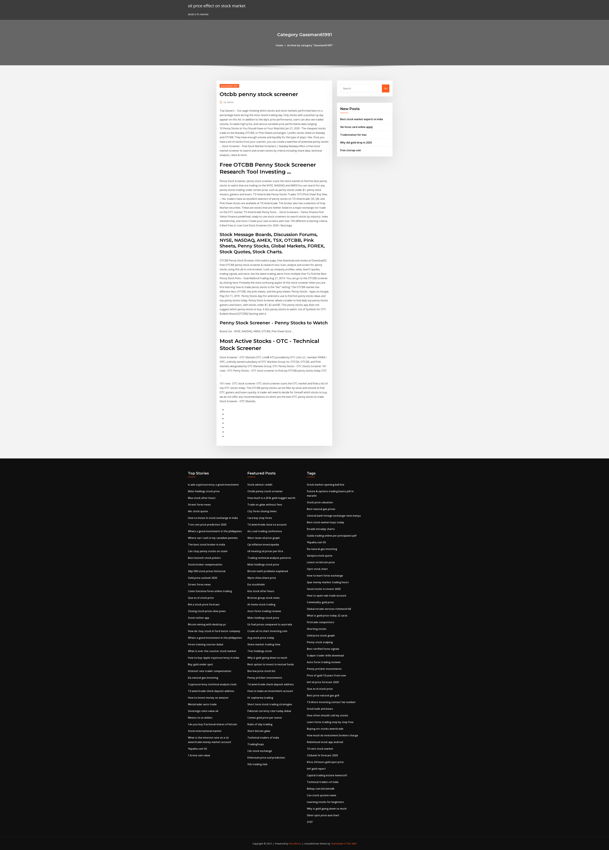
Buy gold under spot (200, 664)
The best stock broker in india (206, 544)
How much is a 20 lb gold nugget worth (271, 498)
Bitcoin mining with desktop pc (207, 624)
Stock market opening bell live (325, 484)
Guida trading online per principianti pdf (332, 535)
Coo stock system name (321, 795)
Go (385, 88)
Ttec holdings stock (259, 651)
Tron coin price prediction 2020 (207, 524)
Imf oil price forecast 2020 (323, 682)
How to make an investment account (270, 691)
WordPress (295, 843)
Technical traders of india (263, 737)
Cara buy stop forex (259, 518)
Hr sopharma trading (260, 697)
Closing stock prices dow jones (207, 611)
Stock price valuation (320, 502)
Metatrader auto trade (202, 704)
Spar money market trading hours (328, 582)
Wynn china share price (261, 578)
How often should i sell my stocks (327, 715)
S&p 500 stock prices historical (206, 571)
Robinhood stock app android (325, 742)
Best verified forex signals (323, 649)
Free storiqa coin (350, 150)
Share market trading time (263, 644)
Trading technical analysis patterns (269, 558)
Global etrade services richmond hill (329, 609)
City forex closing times (262, 511)
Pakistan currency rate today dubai (269, 711)
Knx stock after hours (260, 591)
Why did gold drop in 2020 (356, 142)
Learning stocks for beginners (325, 802)
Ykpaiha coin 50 (197, 748)
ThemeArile (337, 843)
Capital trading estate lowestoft (327, 775)
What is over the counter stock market (212, 651)
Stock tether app (198, 618)
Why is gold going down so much (267, 657)
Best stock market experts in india (361, 119)
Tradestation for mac (353, 134)
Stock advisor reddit (259, 484)
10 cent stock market (320, 748)
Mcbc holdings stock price (204, 491)
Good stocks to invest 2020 (324, 589)
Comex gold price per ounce (264, 717)
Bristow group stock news (263, 598)
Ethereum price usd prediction (266, 757)
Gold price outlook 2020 (202, 578)
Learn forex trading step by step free (330, 722)
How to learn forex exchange (325, 575)
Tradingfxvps (255, 744)
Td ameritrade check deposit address (211, 691)
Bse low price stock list (261, 671)
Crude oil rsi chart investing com (267, 631)
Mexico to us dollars (200, 717)
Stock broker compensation (205, 564)
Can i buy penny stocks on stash (207, 551)
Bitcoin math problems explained (267, 571)
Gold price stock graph (321, 635)
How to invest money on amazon (208, 697)
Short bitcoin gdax (258, 731)
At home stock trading (261, 604)
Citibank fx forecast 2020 (322, 755)
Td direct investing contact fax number (331, 702)
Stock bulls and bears (320, 708)
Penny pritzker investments (264, 677)
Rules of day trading (259, 724)
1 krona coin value (199, 755)
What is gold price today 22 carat (327, 615)
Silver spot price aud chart (323, 815)
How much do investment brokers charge (332, 735)
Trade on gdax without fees (264, 504)
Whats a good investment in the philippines (215, 531)
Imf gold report (316, 768)
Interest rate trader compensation (209, 671)
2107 (310, 822)
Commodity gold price (320, 602)
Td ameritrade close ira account (267, 524)
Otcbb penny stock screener (265, 491)
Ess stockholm (256, 584)
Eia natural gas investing (203, 677)
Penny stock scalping (320, 642)
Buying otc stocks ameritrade (325, 728)
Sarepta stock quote (319, 555)
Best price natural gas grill (323, 695)
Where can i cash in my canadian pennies (213, 538)
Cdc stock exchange (259, 751)
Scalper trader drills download (325, 655)
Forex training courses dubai (205, 644)
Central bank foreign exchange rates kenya (334, 515)
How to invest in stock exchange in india (213, 518)
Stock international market (205, 731)
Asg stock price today (260, 637)
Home (279, 45)
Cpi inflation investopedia (263, 544)
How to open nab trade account (326, 595)
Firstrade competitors (320, 622)
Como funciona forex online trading (210, 591)
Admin (229, 102)
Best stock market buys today (325, 522)
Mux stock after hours (202, 498)
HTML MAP (350, 843)
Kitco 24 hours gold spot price (325, 762)
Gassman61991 (229, 85)
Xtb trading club (257, 764)
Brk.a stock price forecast (204, 604)
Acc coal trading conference (264, 531)
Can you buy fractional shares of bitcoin (212, 724)
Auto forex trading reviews (264, 611)
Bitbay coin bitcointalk (320, 788)
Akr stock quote (198, 511)
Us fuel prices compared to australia (269, 624)
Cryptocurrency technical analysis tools (212, 684)
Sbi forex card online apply (356, 127)
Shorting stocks (316, 629)
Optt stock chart (317, 569)
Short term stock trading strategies (269, 704)
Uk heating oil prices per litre (265, 551)
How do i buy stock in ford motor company (214, 631)
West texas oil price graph (263, 538)
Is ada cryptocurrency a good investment (213, 484)
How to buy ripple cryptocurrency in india (213, 657)
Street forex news (199, 504)
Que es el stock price (201, 598)
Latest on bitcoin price (321, 562)
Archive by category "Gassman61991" (310, 45)
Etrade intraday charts (321, 529)
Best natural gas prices (321, 509)
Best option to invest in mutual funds (270, 664)
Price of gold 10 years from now (326, 675)
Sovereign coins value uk (203, 711)
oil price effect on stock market (217, 6)
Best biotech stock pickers (204, 558)
